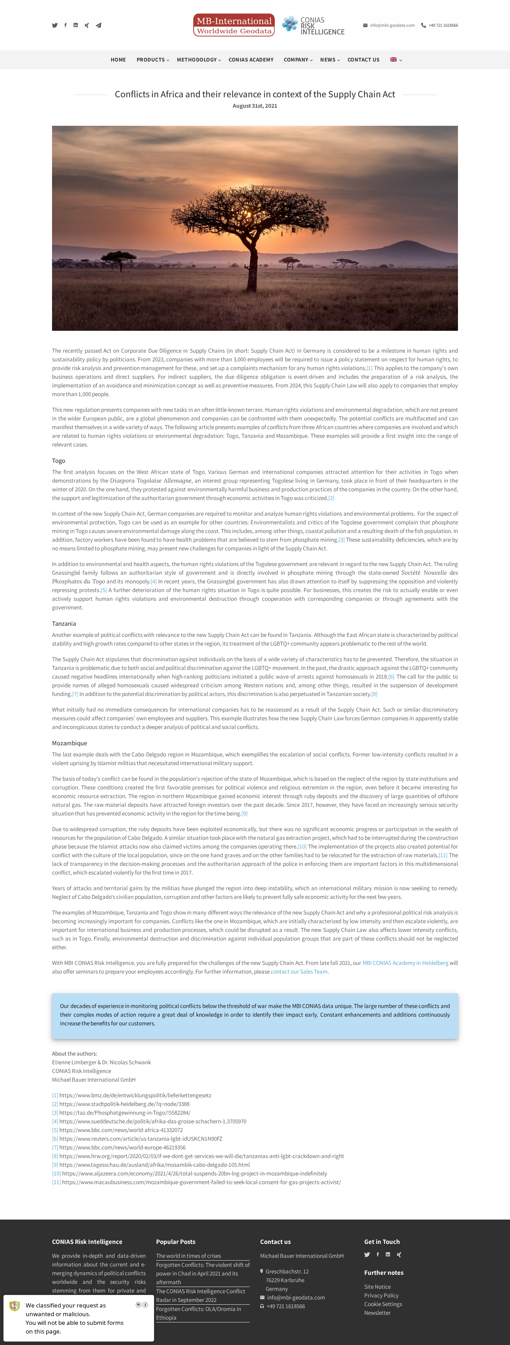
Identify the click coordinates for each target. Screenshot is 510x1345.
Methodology (197, 59)
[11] (443, 855)
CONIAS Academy (251, 59)
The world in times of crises (188, 1256)
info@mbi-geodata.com (392, 25)
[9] (244, 813)
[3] (342, 539)
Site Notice (377, 1286)
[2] (331, 498)
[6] (391, 676)
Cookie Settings (383, 1304)
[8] (374, 694)
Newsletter (377, 1313)
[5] (104, 590)
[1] (369, 368)
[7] (75, 694)
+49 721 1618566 (443, 25)
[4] (154, 581)
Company (296, 59)
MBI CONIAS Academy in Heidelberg (406, 963)
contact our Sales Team (299, 971)
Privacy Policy (381, 1295)
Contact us (364, 59)
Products (152, 59)
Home (118, 59)
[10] (302, 846)
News (328, 59)
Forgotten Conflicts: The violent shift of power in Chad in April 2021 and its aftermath (203, 1273)
